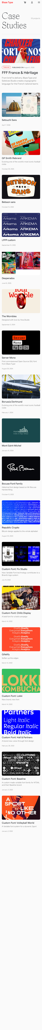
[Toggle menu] (39, 2)
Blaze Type (7, 2)
